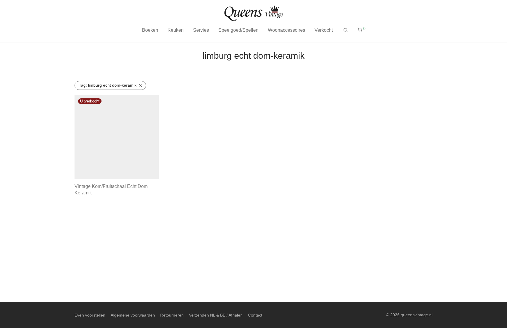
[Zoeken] (346, 30)
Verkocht (324, 30)
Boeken (150, 30)
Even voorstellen (90, 315)
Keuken (176, 30)
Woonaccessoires (286, 30)
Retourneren (172, 315)
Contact (255, 315)
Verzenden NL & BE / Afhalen (216, 315)
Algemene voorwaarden (133, 315)
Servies (201, 30)
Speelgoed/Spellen (238, 30)
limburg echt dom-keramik (107, 85)
